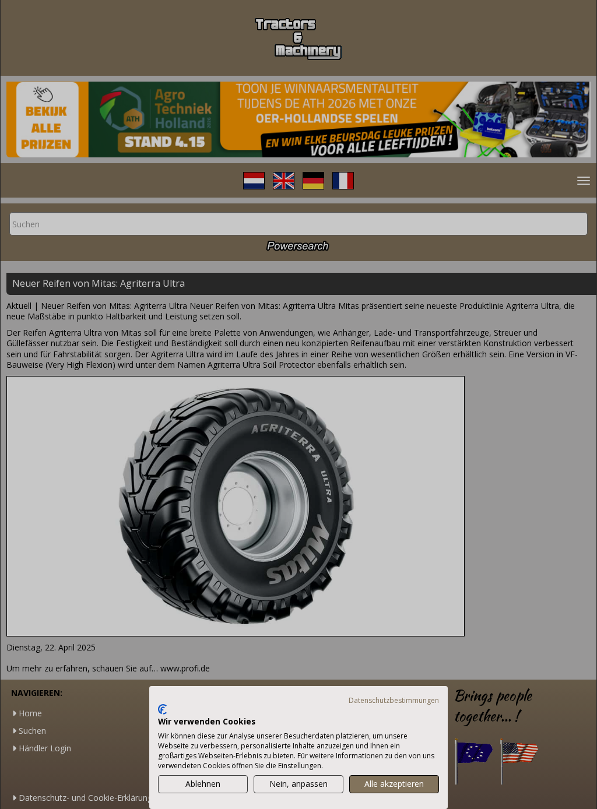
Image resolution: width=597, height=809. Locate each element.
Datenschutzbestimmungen (394, 700)
